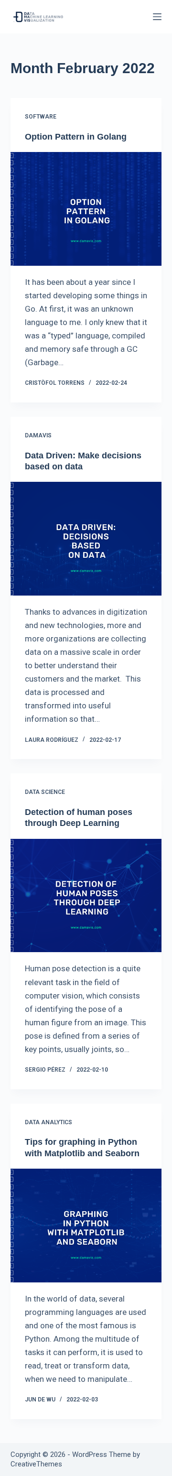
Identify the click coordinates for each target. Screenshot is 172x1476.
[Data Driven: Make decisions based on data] (86, 539)
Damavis (38, 435)
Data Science (45, 792)
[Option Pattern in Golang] (86, 209)
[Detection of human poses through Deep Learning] (86, 896)
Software (40, 116)
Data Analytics (48, 1122)
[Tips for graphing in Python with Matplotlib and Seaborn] (86, 1225)
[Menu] (157, 16)
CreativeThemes (36, 1464)
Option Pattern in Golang (76, 136)
